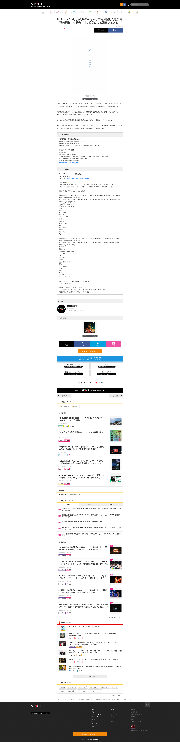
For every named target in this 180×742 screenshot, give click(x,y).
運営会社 (133, 709)
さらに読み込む (90, 676)
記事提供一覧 (134, 712)
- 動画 (112, 709)
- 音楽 (93, 709)
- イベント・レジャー (97, 714)
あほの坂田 (71, 691)
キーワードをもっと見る (113, 695)
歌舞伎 (63, 687)
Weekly (90, 504)
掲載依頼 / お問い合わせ (137, 714)
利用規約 (133, 719)
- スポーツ (94, 723)
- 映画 (93, 726)
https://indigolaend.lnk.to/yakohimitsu (78, 178)
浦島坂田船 (105, 687)
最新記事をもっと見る (114, 617)
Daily (68, 504)
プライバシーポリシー (136, 721)
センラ (115, 687)
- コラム (113, 719)
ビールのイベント (95, 691)
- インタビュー (114, 714)
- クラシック (95, 716)
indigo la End (65, 406)
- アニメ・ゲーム (96, 719)
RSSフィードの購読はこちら (90, 351)
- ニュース (113, 712)
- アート (94, 721)
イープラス (61, 699)
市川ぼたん (94, 687)
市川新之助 (83, 687)
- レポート (113, 716)
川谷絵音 (75, 406)
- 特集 (112, 721)
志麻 (62, 691)
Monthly (112, 504)
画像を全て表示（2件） (90, 99)
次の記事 (115, 396)
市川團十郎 (72, 687)
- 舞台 (93, 712)
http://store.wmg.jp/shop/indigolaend (69, 163)
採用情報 (133, 716)
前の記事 (64, 396)
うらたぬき (82, 691)
